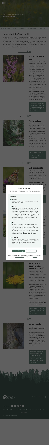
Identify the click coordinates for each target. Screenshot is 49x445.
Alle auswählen (31, 251)
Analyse (14, 222)
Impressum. (35, 256)
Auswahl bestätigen (19, 251)
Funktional (14, 206)
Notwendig (14, 199)
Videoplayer (15, 237)
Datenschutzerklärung (19, 256)
